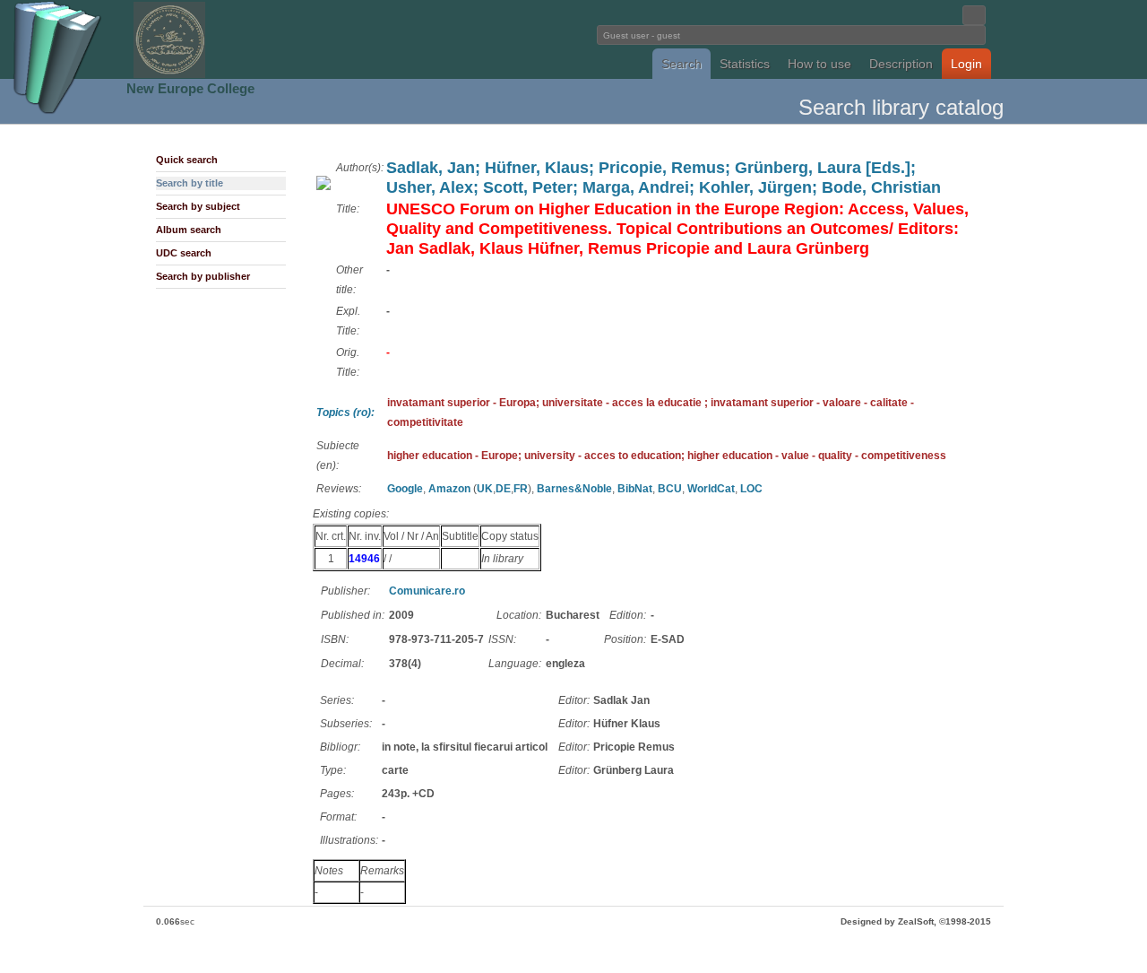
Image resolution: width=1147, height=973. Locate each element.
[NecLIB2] (169, 75)
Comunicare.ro (427, 591)
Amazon (449, 488)
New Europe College (190, 88)
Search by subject (198, 206)
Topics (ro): (345, 412)
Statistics (745, 63)
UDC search (183, 253)
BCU (670, 488)
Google (405, 488)
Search (681, 63)
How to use (819, 63)
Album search (188, 229)
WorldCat (711, 488)
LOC (751, 488)
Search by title (189, 183)
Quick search (187, 159)
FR (520, 488)
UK (485, 488)
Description (901, 63)
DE (503, 488)
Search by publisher (203, 276)
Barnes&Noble (574, 488)
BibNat (634, 488)
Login (966, 63)
